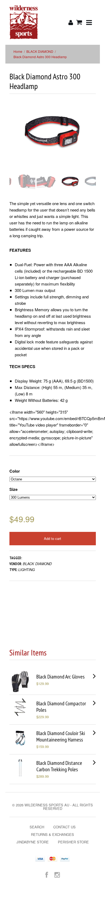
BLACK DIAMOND (39, 51)
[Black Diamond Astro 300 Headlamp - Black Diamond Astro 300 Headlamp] (53, 131)
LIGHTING (26, 569)
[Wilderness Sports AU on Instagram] (57, 874)
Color (14, 471)
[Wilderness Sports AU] (23, 22)
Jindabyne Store (32, 841)
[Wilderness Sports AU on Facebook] (46, 874)
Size (13, 489)
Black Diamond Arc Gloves (60, 676)
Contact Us (64, 826)
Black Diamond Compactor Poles (61, 706)
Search (37, 826)
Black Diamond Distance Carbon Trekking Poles (59, 766)
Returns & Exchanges (52, 834)
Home (17, 51)
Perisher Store (73, 841)
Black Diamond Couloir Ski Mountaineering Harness (60, 736)
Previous (13, 137)
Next (92, 137)
